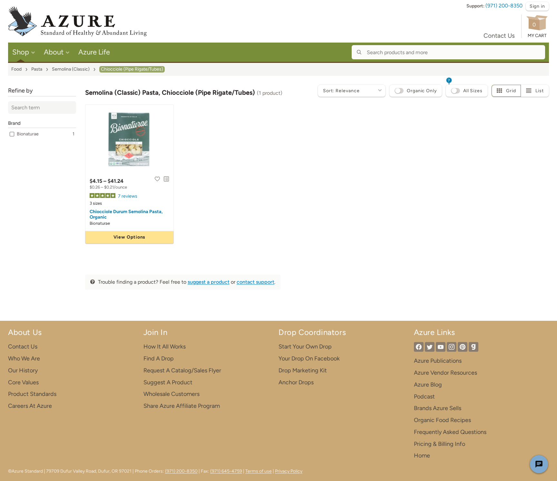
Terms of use (258, 471)
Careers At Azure (30, 405)
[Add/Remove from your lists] (166, 179)
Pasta (36, 69)
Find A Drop (158, 358)
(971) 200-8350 (504, 6)
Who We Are (24, 358)
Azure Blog (428, 384)
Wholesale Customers (171, 394)
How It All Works (164, 346)
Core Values (23, 382)
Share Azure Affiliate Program (181, 405)
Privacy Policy (288, 471)
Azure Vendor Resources (445, 372)
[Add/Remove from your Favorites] (157, 179)
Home (422, 455)
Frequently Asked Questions (450, 432)
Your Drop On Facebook (309, 358)
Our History (23, 370)
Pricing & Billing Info (439, 443)
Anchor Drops (296, 382)
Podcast (424, 396)
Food (16, 69)
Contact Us (499, 35)
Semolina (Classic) (71, 69)
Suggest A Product (167, 382)
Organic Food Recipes (442, 420)
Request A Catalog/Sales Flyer (182, 370)
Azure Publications (438, 360)
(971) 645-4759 (226, 471)
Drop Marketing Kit (302, 370)
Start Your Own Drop (305, 346)
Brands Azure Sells (437, 408)
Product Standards (32, 394)
